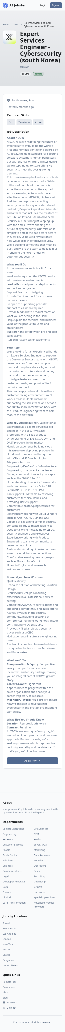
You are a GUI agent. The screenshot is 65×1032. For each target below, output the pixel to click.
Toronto (7, 923)
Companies (9, 987)
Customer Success (13, 844)
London (7, 938)
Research (8, 839)
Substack (12, 1002)
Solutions (8, 860)
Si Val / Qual (40, 844)
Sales (37, 871)
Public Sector (10, 855)
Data (5, 886)
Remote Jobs (9, 981)
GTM (36, 834)
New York (8, 944)
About (6, 992)
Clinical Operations (13, 828)
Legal (6, 876)
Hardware (39, 892)
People (6, 849)
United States (10, 965)
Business (8, 865)
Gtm (16, 24)
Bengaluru (8, 960)
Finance (7, 892)
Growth (38, 886)
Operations (40, 865)
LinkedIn (11, 1007)
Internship (40, 881)
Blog (5, 997)
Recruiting (40, 876)
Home (6, 24)
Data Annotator (42, 855)
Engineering (9, 834)
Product (38, 839)
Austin (6, 949)
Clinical (7, 897)
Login (43, 5)
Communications (12, 871)
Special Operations (44, 897)
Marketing (39, 849)
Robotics (38, 860)
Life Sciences (41, 828)
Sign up (56, 5)
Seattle (6, 954)
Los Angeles (9, 933)
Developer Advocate (14, 881)
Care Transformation (14, 902)
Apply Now (30, 760)
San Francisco (10, 928)
